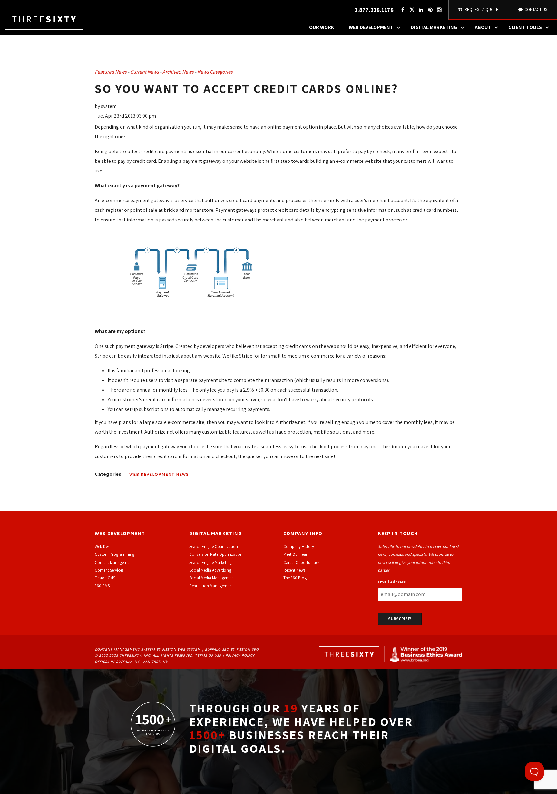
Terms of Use (208, 655)
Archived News (178, 71)
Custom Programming (114, 554)
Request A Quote (481, 9)
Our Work (321, 27)
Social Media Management (212, 578)
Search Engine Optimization (213, 546)
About (483, 27)
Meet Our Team (296, 554)
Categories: (108, 474)
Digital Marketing (434, 27)
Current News (144, 71)
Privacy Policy (240, 655)
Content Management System (125, 649)
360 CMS (102, 586)
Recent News (294, 570)
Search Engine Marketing (210, 562)
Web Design (105, 546)
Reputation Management (211, 586)
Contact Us (535, 9)
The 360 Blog (295, 578)
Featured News (111, 71)
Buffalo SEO (217, 649)
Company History (298, 546)
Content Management (114, 562)
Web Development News (159, 474)
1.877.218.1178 (374, 10)
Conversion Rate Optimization (215, 554)
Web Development (371, 27)
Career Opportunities (301, 562)
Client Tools (525, 27)
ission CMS (106, 578)
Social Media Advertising (210, 570)
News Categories (215, 71)
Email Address (392, 582)
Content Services (109, 570)
